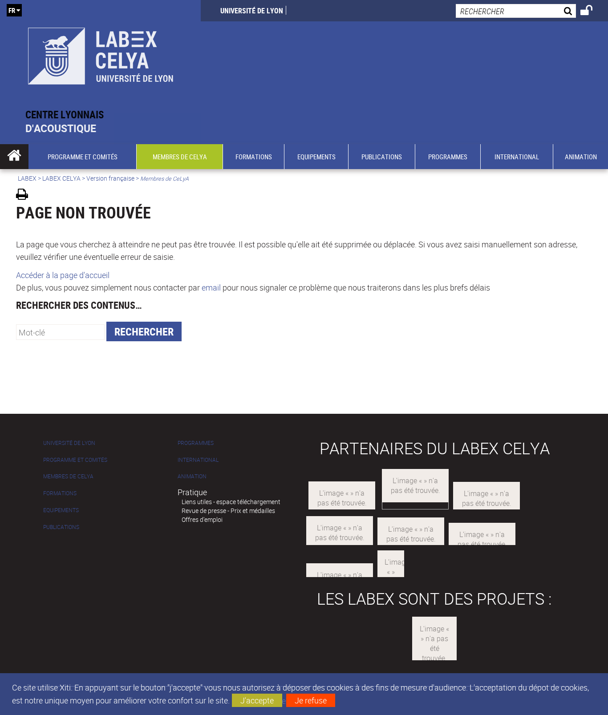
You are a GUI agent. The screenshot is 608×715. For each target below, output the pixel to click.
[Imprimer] (25, 195)
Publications (61, 527)
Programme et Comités (75, 460)
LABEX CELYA (61, 178)
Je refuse (311, 700)
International (198, 460)
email (211, 287)
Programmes (196, 443)
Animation (192, 476)
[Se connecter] (592, 11)
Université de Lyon (251, 11)
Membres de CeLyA (68, 476)
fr (11, 10)
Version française (110, 178)
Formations (60, 493)
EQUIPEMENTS (61, 510)
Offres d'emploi (202, 519)
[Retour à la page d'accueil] (100, 54)
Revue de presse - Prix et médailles (228, 510)
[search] (516, 11)
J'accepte (257, 700)
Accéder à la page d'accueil (62, 275)
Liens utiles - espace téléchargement (231, 501)
